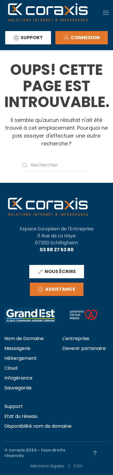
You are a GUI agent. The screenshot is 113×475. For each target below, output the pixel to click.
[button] (106, 12)
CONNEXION (85, 37)
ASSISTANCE (60, 289)
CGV (78, 466)
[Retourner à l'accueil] (47, 12)
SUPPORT (32, 37)
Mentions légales (47, 466)
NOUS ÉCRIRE (60, 271)
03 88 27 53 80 (57, 249)
